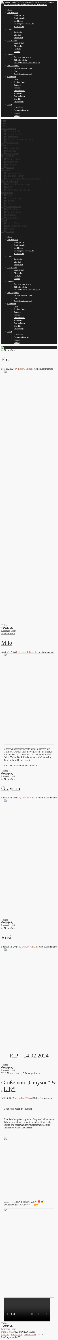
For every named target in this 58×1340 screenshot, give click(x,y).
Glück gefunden (19, 18)
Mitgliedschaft (19, 43)
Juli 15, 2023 (7, 1098)
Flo (5, 359)
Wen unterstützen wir (21, 110)
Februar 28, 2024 (9, 797)
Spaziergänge (18, 32)
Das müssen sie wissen (22, 57)
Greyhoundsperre (20, 82)
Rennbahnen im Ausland (23, 74)
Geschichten (18, 21)
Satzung (16, 113)
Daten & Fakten (19, 96)
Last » (33, 1331)
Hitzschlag (17, 99)
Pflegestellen (18, 46)
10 (22, 1331)
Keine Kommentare (43, 368)
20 (25, 1331)
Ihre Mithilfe (12, 40)
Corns (16, 79)
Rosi (6, 937)
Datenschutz (30, 1334)
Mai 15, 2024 (7, 368)
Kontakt (16, 116)
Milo (6, 643)
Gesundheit (11, 77)
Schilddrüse (18, 93)
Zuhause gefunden (31, 1073)
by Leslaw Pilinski (24, 368)
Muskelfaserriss (19, 91)
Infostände (17, 35)
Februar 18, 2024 (9, 946)
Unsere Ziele (18, 107)
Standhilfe (17, 49)
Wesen (16, 71)
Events (9, 29)
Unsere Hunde (12, 13)
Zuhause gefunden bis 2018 (24, 24)
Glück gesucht (19, 15)
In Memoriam (19, 27)
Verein (9, 104)
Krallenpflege (19, 102)
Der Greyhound (13, 65)
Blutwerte (17, 85)
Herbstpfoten (18, 38)
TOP (3, 1073)
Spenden (17, 52)
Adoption (10, 54)
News (9, 10)
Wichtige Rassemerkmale (23, 68)
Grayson (10, 788)
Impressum (16, 1334)
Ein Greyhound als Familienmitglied (27, 63)
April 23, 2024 (8, 652)
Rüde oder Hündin (20, 60)
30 (27, 1331)
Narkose (17, 88)
